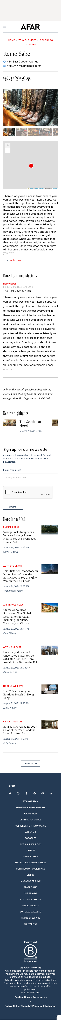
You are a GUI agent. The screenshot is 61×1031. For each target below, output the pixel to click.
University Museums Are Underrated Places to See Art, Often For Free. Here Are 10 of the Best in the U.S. (20, 657)
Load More (30, 763)
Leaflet (31, 188)
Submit (13, 506)
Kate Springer (9, 707)
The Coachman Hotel (30, 423)
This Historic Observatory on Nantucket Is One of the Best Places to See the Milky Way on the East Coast (20, 576)
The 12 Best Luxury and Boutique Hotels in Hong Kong (18, 694)
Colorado (46, 40)
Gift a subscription (30, 844)
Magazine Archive (31, 881)
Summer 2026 (11, 527)
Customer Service (30, 899)
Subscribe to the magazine (30, 826)
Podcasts (30, 838)
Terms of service (30, 918)
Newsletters (30, 856)
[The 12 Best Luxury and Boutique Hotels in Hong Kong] (49, 689)
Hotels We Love (13, 686)
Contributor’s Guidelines (30, 869)
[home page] (30, 27)
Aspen (32, 44)
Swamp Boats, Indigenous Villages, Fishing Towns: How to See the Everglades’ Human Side (19, 537)
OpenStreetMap (39, 188)
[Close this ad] (58, 1017)
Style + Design (12, 721)
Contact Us (30, 924)
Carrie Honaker (10, 551)
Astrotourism (12, 566)
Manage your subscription (30, 862)
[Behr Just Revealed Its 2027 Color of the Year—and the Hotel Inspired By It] (49, 724)
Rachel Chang (9, 632)
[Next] (52, 107)
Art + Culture (12, 647)
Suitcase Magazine (30, 912)
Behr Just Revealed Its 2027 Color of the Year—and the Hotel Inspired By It (20, 730)
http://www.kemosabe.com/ (24, 65)
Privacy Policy (30, 905)
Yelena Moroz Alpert (13, 590)
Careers (30, 850)
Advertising (30, 887)
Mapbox (55, 188)
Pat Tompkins (10, 671)
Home (11, 40)
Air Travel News (13, 604)
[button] (31, 165)
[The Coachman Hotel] (9, 423)
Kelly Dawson (9, 743)
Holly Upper (9, 283)
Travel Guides (27, 40)
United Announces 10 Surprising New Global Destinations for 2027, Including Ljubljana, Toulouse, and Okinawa (17, 616)
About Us (30, 832)
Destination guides (30, 820)
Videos (30, 875)
